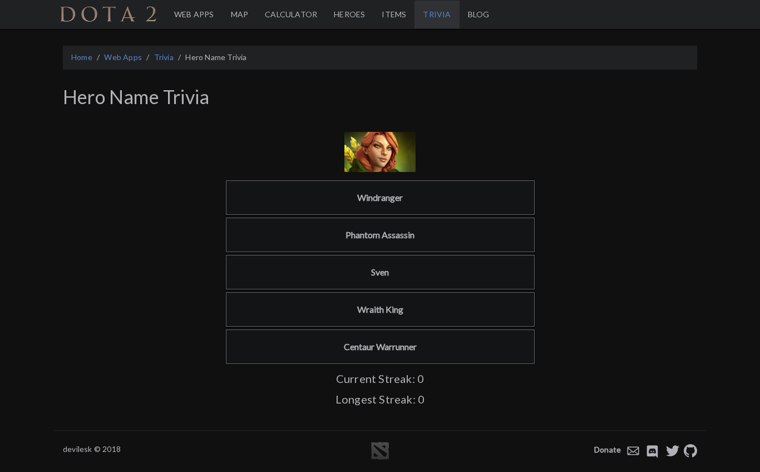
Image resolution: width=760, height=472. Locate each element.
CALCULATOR (291, 14)
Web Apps (123, 57)
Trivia (164, 57)
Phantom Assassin (380, 234)
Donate (607, 449)
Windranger (380, 197)
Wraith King (380, 309)
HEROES (349, 14)
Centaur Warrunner (380, 346)
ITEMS (394, 14)
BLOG (479, 14)
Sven (380, 272)
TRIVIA (437, 14)
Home (81, 57)
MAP (240, 14)
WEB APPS (194, 14)
